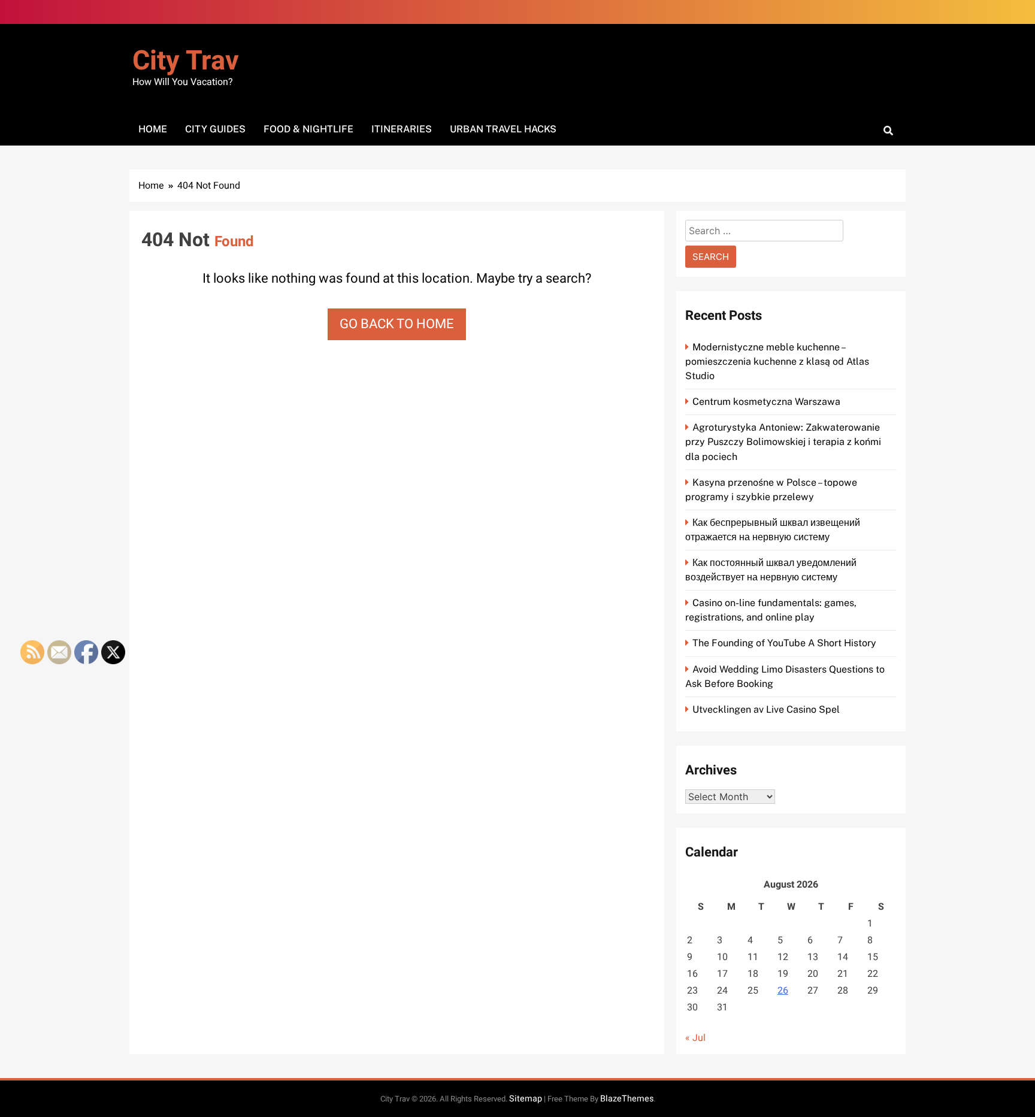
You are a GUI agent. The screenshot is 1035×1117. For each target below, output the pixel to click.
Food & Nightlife (308, 129)
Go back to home (397, 324)
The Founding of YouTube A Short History (784, 643)
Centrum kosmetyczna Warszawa (766, 401)
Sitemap (525, 1098)
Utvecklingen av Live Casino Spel (766, 709)
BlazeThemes (626, 1098)
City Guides (215, 129)
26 (782, 990)
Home (152, 129)
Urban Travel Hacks (503, 129)
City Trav (185, 61)
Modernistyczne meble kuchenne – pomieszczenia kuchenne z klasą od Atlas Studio (777, 361)
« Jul (695, 1038)
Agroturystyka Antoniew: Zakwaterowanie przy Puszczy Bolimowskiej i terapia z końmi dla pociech (783, 442)
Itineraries (401, 129)
